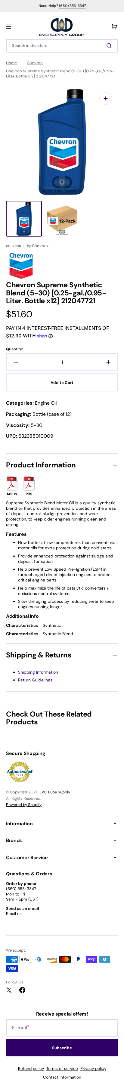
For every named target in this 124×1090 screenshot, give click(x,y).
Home (11, 63)
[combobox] (62, 46)
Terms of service (62, 1068)
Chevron (35, 63)
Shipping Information (38, 672)
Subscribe (62, 1047)
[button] (8, 26)
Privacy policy (93, 1068)
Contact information (62, 1077)
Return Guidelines (35, 680)
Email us (14, 913)
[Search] (110, 45)
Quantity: (14, 349)
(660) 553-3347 (72, 5)
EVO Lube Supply (54, 792)
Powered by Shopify (24, 804)
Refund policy (31, 1068)
